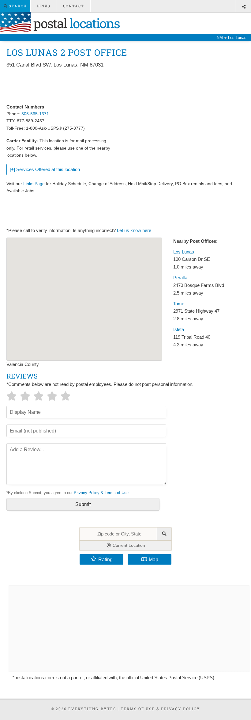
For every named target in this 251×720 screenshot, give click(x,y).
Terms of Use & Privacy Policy (160, 708)
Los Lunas (183, 252)
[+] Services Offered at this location (45, 169)
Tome (178, 303)
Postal (75, 23)
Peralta (180, 277)
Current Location (128, 545)
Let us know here (134, 230)
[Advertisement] (117, 86)
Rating (105, 559)
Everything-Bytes (92, 708)
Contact (73, 6)
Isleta (178, 329)
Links (44, 6)
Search (17, 6)
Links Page (34, 183)
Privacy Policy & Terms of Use (101, 492)
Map (153, 559)
